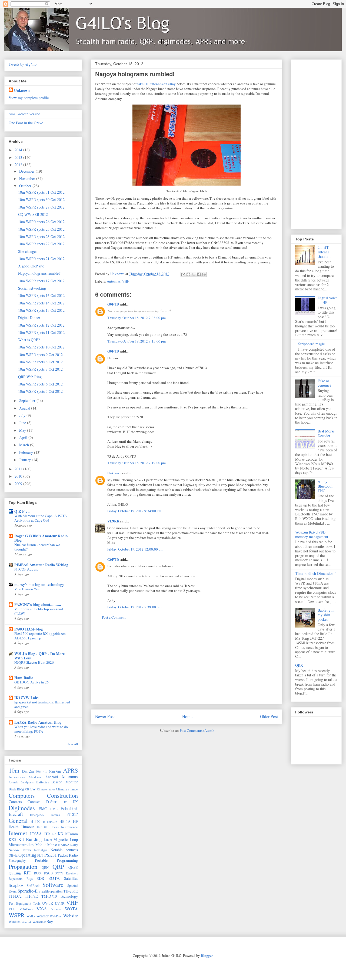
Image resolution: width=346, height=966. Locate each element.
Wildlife (15, 922)
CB (27, 789)
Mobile (40, 844)
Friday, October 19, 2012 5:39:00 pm (134, 607)
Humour (27, 826)
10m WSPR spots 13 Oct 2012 (41, 310)
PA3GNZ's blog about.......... (37, 604)
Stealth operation (50, 891)
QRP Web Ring (30, 376)
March (24, 444)
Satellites (71, 878)
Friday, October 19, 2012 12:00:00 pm (135, 549)
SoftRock (33, 885)
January (25, 459)
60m (52, 771)
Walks (30, 916)
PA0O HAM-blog (28, 629)
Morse (52, 844)
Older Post (269, 716)
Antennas (114, 281)
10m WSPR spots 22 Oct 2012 (41, 243)
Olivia (13, 855)
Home (187, 716)
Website (70, 916)
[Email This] (183, 274)
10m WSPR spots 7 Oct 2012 (40, 369)
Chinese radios (46, 789)
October (25, 185)
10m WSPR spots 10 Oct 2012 (41, 347)
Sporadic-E (28, 891)
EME (54, 809)
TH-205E (70, 891)
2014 (19, 149)
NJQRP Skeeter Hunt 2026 (34, 662)
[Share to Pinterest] (204, 274)
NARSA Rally (68, 845)
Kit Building (30, 839)
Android (51, 776)
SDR (40, 878)
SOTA (54, 878)
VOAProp (25, 909)
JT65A (36, 833)
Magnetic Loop (66, 839)
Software (53, 884)
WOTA (71, 908)
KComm (71, 833)
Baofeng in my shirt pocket (326, 615)
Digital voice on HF (327, 300)
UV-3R (47, 903)
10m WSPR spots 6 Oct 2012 (40, 384)
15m (25, 771)
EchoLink (69, 808)
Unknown (114, 472)
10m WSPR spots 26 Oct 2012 (41, 221)
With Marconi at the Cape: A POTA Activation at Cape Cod (40, 518)
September (27, 400)
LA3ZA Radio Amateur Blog (37, 722)
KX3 (12, 839)
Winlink (26, 922)
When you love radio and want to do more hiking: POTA (41, 729)
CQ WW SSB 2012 (33, 214)
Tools (37, 903)
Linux (48, 839)
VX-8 (41, 908)
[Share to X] (193, 274)
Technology (69, 896)
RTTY (59, 873)
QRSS (73, 867)
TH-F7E (31, 896)
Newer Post (105, 716)
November (27, 178)
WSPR (17, 915)
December (27, 171)
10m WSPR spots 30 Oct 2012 (41, 199)
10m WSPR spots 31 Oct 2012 (41, 192)
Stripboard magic (311, 343)
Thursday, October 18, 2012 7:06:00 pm (136, 317)
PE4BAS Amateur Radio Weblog (41, 565)
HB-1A (65, 821)
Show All (72, 744)
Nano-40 (14, 850)
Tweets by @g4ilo (22, 64)
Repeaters (15, 878)
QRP (58, 866)
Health (14, 826)
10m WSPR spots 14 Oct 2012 (41, 303)
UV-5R (59, 903)
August (25, 408)
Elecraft (16, 814)
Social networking (32, 288)
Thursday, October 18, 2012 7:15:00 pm (136, 341)
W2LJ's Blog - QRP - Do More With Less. (39, 656)
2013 (19, 157)
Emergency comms (45, 815)
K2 (54, 834)
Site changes (27, 251)
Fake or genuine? (324, 383)
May (23, 430)
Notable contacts (64, 849)
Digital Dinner (29, 317)
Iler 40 (42, 827)
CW (33, 788)
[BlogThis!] (188, 274)
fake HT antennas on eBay (156, 83)
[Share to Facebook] (198, 274)
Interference (69, 827)
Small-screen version (25, 113)
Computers (22, 795)
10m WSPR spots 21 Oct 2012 (41, 258)
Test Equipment (20, 903)
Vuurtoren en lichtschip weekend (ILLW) (38, 611)
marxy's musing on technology (39, 584)
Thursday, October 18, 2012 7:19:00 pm (136, 462)
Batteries (42, 782)
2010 (19, 476)
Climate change (67, 789)
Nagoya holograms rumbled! (40, 273)
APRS (70, 770)
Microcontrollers (21, 844)
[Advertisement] (186, 666)
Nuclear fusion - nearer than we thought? (37, 547)
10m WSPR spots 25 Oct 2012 (41, 229)
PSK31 (50, 855)
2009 (19, 483)
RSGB (48, 873)
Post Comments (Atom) (197, 730)
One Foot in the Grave (26, 122)
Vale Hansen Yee (26, 588)
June (23, 422)
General (18, 820)
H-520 (35, 821)
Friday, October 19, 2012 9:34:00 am (134, 510)
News (27, 850)
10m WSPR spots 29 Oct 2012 (41, 207)
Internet (18, 833)
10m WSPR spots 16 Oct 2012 (41, 295)
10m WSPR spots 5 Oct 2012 (40, 391)
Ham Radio (23, 677)
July (22, 415)
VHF (125, 281)
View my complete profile (29, 97)
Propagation (23, 866)
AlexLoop (35, 777)
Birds (12, 789)
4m (45, 771)
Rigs (29, 878)
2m (31, 771)
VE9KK (113, 521)
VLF (12, 909)
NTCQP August (26, 569)
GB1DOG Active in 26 (31, 682)
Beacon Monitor (64, 781)
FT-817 (72, 814)
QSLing (15, 873)
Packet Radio (68, 855)
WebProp (56, 916)
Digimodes (22, 808)
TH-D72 (15, 896)
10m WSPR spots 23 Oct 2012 (41, 236)
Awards (13, 782)
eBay (48, 921)
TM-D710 (49, 896)
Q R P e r (22, 511)
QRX (299, 665)
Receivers (72, 873)
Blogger (206, 955)
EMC (43, 808)
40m (38, 771)
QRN (45, 867)
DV (64, 802)
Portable (41, 860)
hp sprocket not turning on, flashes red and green (42, 704)
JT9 (47, 833)
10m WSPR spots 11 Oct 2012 (41, 332)
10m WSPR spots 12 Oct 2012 (41, 325)
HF (75, 821)
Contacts (15, 801)
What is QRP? (29, 339)
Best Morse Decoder (326, 433)
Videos (56, 909)
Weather (42, 915)
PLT (40, 855)
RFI (27, 873)
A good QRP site (31, 266)
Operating (27, 855)
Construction (62, 795)
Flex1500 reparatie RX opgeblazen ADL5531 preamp (40, 635)
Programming (67, 860)
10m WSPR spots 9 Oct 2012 (40, 354)
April (23, 437)
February (26, 452)
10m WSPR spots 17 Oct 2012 (41, 280)
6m (58, 771)
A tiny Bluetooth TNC (325, 486)
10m (14, 770)
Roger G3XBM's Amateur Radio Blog (41, 538)
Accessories (17, 777)
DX (75, 801)
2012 (19, 164)
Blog (20, 788)
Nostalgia (41, 850)
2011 (19, 468)
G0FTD (113, 304)
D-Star (51, 801)
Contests (34, 801)
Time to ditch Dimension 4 (316, 573)
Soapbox (16, 885)
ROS (37, 873)
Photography (17, 860)
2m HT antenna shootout (324, 252)
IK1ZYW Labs (26, 697)
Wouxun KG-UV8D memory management (311, 534)
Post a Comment (114, 617)
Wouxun (38, 922)
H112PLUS (50, 822)
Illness (54, 827)
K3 (60, 833)
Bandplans (27, 782)
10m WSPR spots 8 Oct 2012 (40, 361)
